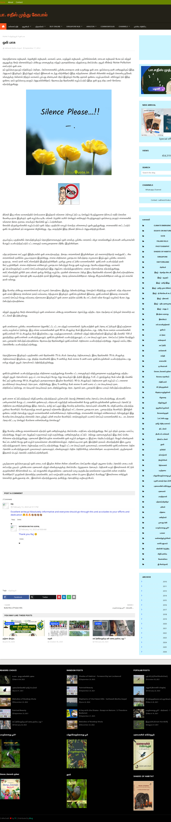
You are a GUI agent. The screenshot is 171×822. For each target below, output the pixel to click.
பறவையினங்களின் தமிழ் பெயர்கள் (24, 687)
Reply (13, 520)
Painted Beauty (19, 710)
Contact (19, 2)
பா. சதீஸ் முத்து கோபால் (24, 14)
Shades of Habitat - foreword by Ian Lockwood (100, 676)
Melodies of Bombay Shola (24, 699)
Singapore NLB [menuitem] (73, 26)
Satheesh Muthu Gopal (13, 48)
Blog (31, 818)
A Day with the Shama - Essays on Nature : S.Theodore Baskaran (103, 711)
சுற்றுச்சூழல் (13, 36)
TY (15, 818)
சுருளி (50, 638)
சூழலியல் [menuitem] (25, 26)
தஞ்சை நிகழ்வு (8, 638)
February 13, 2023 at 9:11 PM (25, 507)
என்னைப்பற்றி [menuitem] (13, 26)
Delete (19, 520)
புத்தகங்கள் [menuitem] (39, 26)
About (10, 2)
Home (2, 2)
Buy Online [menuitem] (55, 26)
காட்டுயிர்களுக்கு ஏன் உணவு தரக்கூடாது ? (109, 638)
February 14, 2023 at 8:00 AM (33, 529)
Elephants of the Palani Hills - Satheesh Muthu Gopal (103, 699)
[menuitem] (3, 26)
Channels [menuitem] (123, 26)
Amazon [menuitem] (90, 26)
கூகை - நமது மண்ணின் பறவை (23, 676)
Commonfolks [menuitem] (108, 26)
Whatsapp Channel (153, 189)
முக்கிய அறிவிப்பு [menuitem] (140, 26)
